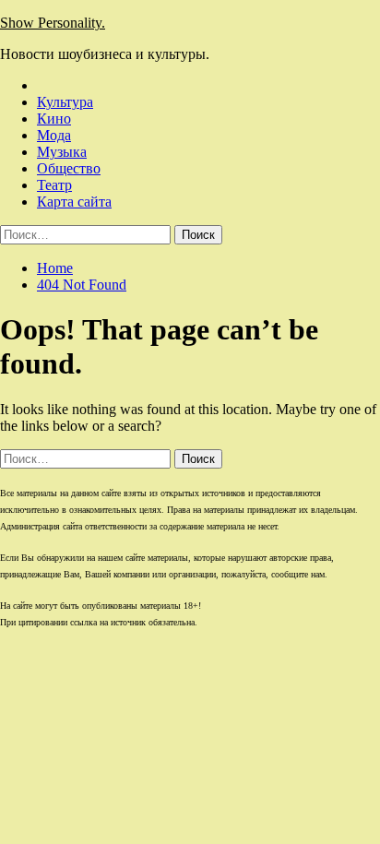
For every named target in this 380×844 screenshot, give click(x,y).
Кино (54, 118)
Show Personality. (52, 22)
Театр (54, 185)
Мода (54, 135)
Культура (65, 102)
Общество (69, 168)
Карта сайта (74, 201)
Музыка (62, 152)
